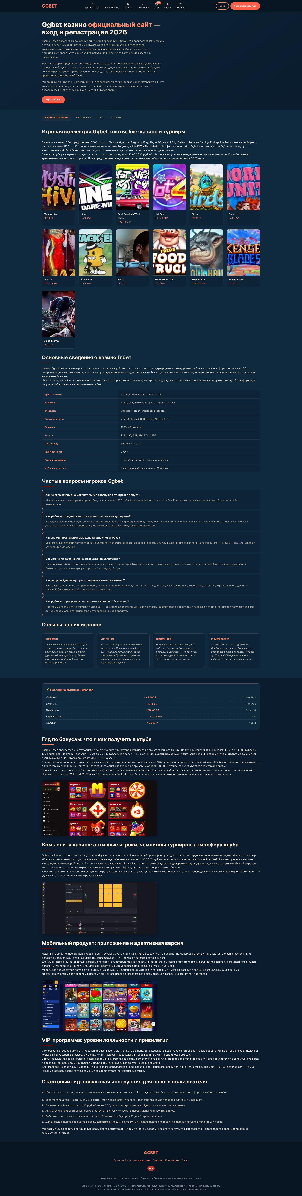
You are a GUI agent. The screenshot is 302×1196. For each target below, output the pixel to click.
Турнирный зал (92, 7)
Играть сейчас (53, 99)
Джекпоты (181, 7)
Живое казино (112, 7)
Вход (222, 6)
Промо (167, 7)
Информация (83, 117)
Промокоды (143, 7)
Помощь (128, 7)
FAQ (101, 117)
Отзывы (116, 117)
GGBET (49, 6)
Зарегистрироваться (245, 6)
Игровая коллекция (56, 117)
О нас (157, 5)
